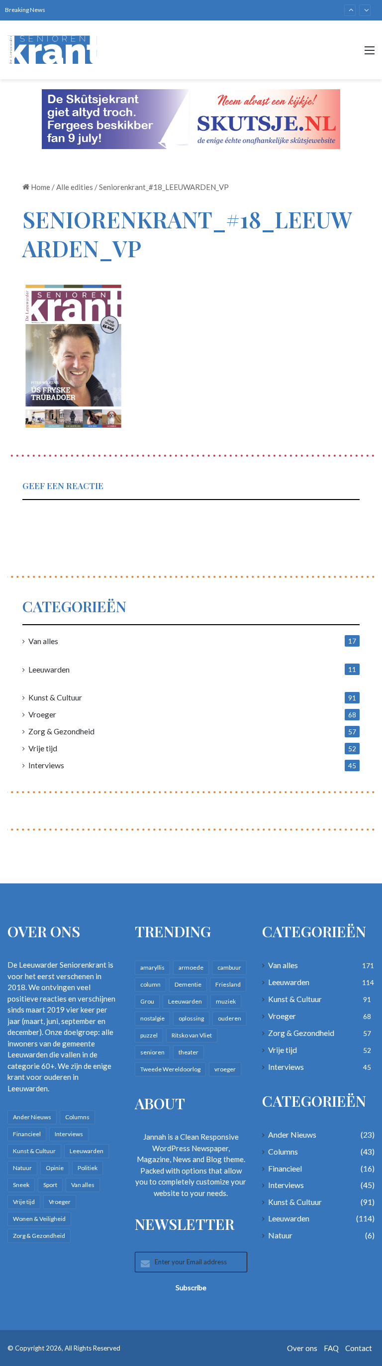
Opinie (55, 1168)
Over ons (302, 1348)
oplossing (191, 1018)
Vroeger (42, 714)
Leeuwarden (49, 669)
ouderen (229, 1018)
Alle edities (74, 186)
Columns (77, 1117)
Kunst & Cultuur (55, 697)
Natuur (22, 1168)
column (150, 984)
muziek (226, 1001)
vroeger (225, 1069)
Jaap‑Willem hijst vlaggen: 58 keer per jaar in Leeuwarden (149, 10)
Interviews (46, 765)
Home (39, 186)
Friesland (228, 984)
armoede (191, 967)
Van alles (43, 641)
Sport (50, 1185)
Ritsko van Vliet (192, 1035)
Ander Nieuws (32, 1117)
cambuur (229, 967)
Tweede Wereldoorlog (170, 1069)
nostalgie (152, 1018)
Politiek (87, 1168)
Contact (358, 1348)
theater (188, 1052)
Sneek (21, 1185)
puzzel (149, 1035)
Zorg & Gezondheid (61, 731)
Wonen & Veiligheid (39, 1218)
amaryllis (152, 967)
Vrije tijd (42, 748)
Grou (147, 1001)
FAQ (331, 1348)
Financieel (27, 1134)
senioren (152, 1052)
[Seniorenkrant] (54, 49)
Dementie (188, 984)
